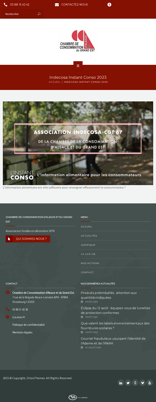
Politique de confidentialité (28, 325)
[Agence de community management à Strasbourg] (78, 397)
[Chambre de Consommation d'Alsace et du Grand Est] (78, 41)
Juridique (88, 244)
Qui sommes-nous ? (31, 239)
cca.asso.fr (18, 317)
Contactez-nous (74, 4)
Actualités (89, 235)
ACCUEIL (54, 81)
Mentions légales (22, 332)
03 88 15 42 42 (19, 4)
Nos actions (90, 263)
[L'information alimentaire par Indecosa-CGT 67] (78, 143)
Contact (87, 272)
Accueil (86, 226)
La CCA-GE (88, 254)
